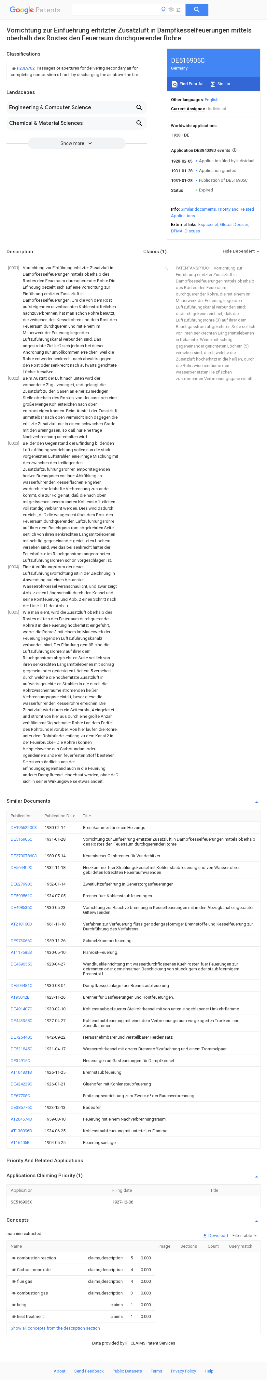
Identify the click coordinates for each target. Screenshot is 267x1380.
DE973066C (21, 940)
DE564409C (21, 867)
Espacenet (208, 224)
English (211, 99)
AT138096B (21, 1130)
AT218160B (21, 924)
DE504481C (21, 985)
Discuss (192, 231)
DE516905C (21, 839)
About (59, 1371)
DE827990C (21, 884)
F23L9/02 (26, 68)
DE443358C (21, 1020)
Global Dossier (234, 224)
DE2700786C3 (24, 855)
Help (209, 1371)
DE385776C (21, 1107)
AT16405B (20, 1142)
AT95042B (20, 997)
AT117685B (21, 952)
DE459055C (21, 964)
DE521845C (21, 1048)
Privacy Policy (183, 1371)
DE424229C (21, 1084)
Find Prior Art (191, 83)
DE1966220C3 (24, 827)
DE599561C (21, 895)
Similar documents (198, 209)
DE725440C (21, 1037)
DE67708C (20, 1095)
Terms (156, 1371)
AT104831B (21, 1072)
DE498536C (21, 907)
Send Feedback (89, 1371)
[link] (77, 71)
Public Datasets (127, 1371)
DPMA (177, 231)
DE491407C (21, 1008)
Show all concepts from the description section (55, 1328)
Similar (223, 83)
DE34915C (20, 1060)
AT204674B (21, 1119)
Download (217, 1235)
